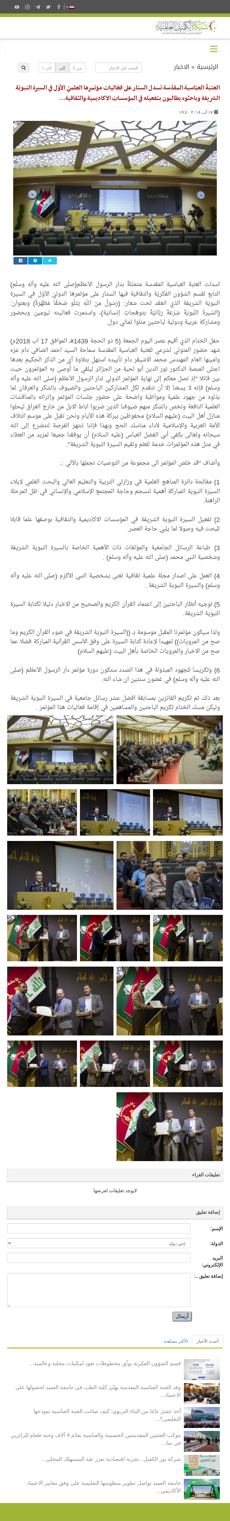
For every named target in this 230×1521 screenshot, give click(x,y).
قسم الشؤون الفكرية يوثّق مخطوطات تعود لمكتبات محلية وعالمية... (105, 1363)
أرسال (182, 1316)
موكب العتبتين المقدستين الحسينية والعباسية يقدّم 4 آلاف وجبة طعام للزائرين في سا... (95, 1438)
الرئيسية (207, 66)
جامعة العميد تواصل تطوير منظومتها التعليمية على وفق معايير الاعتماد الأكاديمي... (104, 1486)
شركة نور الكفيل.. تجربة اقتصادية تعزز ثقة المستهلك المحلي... (111, 1458)
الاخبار (181, 66)
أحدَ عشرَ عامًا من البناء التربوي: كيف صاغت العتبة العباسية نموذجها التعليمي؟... (107, 1414)
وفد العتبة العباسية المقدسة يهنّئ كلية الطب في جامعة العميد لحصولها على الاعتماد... (98, 1390)
